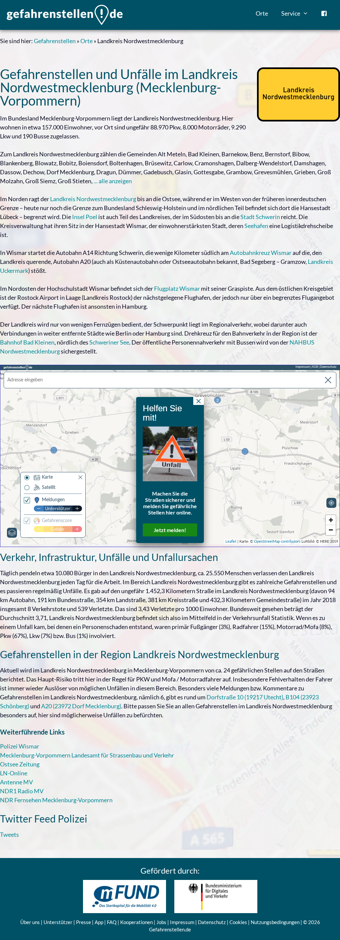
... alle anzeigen (113, 181)
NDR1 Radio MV (21, 791)
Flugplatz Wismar (177, 288)
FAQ (112, 922)
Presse (83, 922)
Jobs (161, 922)
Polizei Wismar (19, 746)
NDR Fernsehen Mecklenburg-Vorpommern (56, 800)
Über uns (30, 922)
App (99, 922)
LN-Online (13, 773)
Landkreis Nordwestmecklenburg (93, 198)
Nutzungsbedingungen (275, 922)
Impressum (182, 922)
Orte (262, 13)
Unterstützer (57, 922)
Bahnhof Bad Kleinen (27, 342)
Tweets (9, 834)
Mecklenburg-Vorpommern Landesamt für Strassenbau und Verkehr (87, 755)
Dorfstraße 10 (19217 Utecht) (245, 697)
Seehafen (256, 225)
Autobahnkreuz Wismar (261, 252)
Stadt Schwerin (260, 216)
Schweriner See (109, 342)
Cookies (238, 922)
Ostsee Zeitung (20, 764)
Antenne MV (16, 782)
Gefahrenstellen (55, 40)
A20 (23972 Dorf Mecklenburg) (81, 706)
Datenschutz (212, 922)
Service (290, 13)
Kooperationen (136, 922)
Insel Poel (84, 216)
